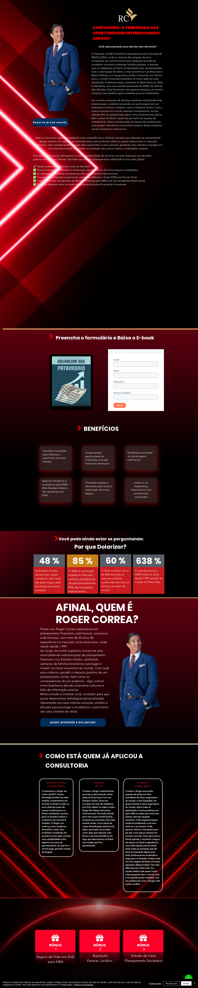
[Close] (194, 983)
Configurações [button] (155, 983)
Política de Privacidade (83, 984)
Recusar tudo (171, 983)
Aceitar (186, 983)
